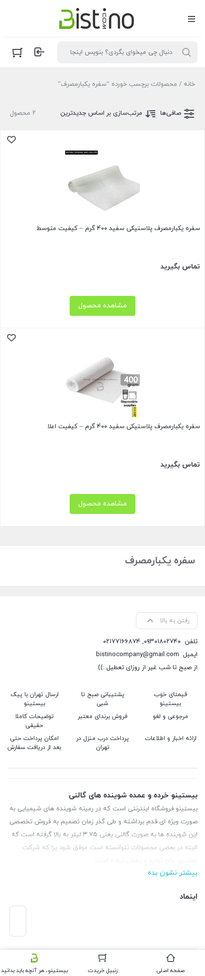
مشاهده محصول (102, 305)
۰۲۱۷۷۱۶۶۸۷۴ (121, 641)
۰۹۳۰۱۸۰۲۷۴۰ (162, 641)
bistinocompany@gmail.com (137, 654)
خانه (189, 84)
